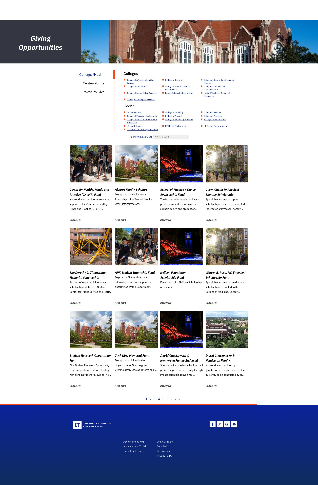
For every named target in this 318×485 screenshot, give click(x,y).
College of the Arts (173, 80)
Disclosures (163, 451)
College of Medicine (212, 112)
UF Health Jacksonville (175, 126)
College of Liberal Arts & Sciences (142, 93)
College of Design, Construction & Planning (219, 81)
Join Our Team (165, 441)
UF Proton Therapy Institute (216, 126)
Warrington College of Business (141, 99)
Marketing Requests (134, 451)
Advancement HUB (133, 441)
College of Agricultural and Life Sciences (141, 81)
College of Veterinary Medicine (179, 119)
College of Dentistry (174, 112)
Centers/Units (93, 83)
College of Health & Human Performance (177, 88)
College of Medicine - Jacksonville (142, 116)
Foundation (163, 446)
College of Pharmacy (213, 116)
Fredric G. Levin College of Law (179, 93)
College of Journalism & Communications (214, 88)
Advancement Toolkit (135, 446)
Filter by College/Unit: (140, 136)
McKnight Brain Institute (215, 119)
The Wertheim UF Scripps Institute (142, 129)
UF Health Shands (135, 126)
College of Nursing (173, 116)
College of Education (136, 86)
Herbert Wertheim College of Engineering (217, 94)
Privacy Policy (164, 455)
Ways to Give (94, 92)
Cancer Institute (134, 112)
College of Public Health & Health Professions (142, 121)
